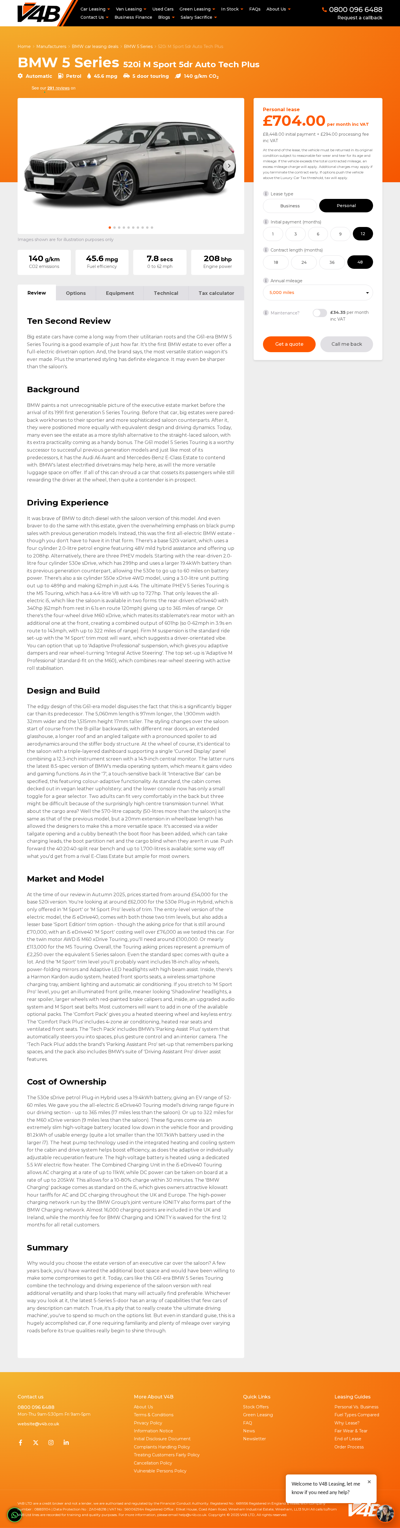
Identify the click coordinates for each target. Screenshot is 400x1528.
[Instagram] (51, 1444)
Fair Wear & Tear (350, 1431)
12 (363, 233)
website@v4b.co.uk (38, 1424)
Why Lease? (347, 1423)
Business (290, 206)
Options (76, 293)
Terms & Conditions (153, 1414)
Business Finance (133, 17)
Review (37, 293)
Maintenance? (285, 313)
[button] (110, 227)
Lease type (282, 194)
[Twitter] (35, 1444)
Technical (166, 293)
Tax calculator (216, 293)
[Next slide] (229, 166)
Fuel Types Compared (356, 1414)
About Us (143, 1407)
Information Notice (153, 1431)
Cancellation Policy (153, 1463)
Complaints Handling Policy (162, 1447)
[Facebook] (20, 1444)
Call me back (346, 344)
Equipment (120, 293)
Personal (346, 205)
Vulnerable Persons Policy (160, 1471)
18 (276, 262)
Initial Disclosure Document (162, 1438)
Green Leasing (258, 1414)
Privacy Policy (148, 1423)
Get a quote (289, 344)
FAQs (255, 9)
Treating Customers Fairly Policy (167, 1455)
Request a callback (359, 17)
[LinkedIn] (66, 1444)
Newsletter (254, 1438)
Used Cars (163, 9)
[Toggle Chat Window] (385, 1513)
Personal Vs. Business (356, 1407)
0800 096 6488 (36, 1407)
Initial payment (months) (296, 222)
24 (304, 262)
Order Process (349, 1447)
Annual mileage (286, 280)
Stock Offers (256, 1407)
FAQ (247, 1423)
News (249, 1431)
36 (332, 262)
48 (360, 262)
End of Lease (347, 1438)
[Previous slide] (33, 166)
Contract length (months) (297, 250)
